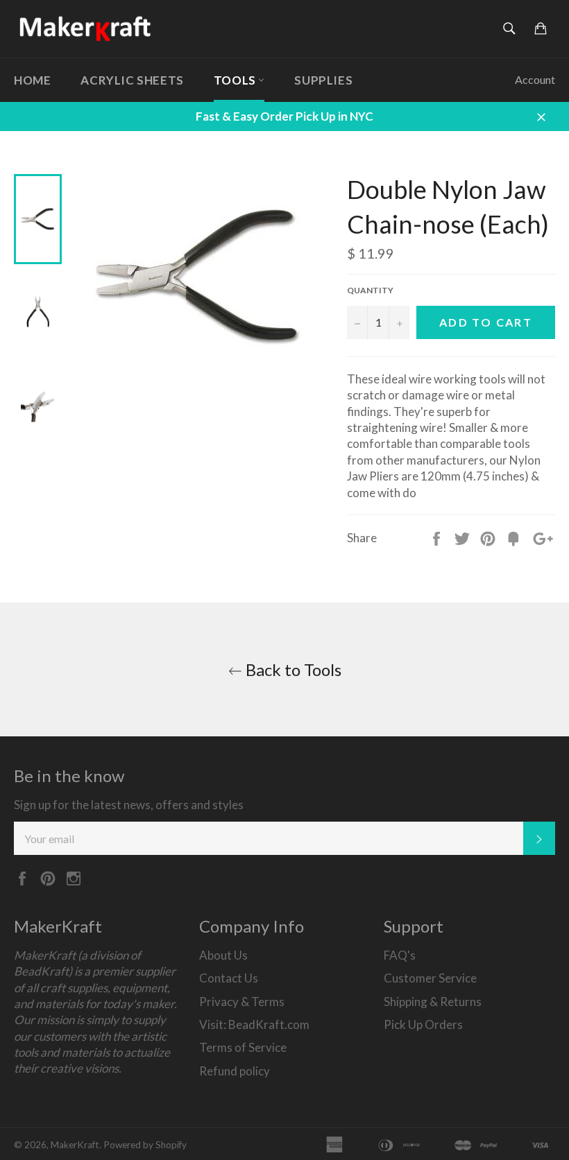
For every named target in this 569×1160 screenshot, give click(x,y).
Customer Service (430, 978)
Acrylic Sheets (131, 80)
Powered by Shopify (145, 1144)
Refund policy (234, 1071)
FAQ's (400, 955)
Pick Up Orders (423, 1024)
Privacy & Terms (241, 1001)
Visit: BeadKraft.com (254, 1024)
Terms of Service (243, 1047)
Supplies (323, 80)
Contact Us (228, 978)
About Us (223, 955)
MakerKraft (75, 1144)
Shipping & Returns (433, 1001)
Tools (236, 80)
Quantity (370, 290)
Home (32, 80)
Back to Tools (291, 669)
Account (535, 79)
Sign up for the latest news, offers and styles (129, 804)
